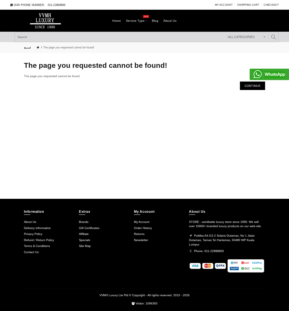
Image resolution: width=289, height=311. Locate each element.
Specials (84, 240)
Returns (139, 234)
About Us (30, 222)
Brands (83, 222)
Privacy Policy (33, 234)
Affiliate (84, 234)
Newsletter (141, 240)
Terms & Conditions (37, 246)
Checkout (271, 4)
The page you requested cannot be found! (68, 47)
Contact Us (31, 252)
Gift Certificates (89, 228)
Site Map (85, 246)
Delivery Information (37, 228)
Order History (143, 228)
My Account (224, 4)
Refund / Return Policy (39, 240)
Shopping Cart (248, 4)
